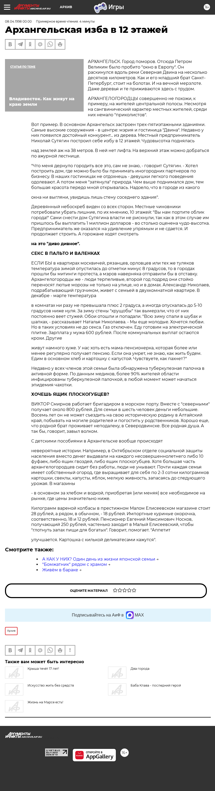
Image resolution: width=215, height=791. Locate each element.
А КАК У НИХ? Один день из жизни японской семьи (98, 559)
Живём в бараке (60, 569)
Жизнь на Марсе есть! (45, 702)
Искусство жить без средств (51, 685)
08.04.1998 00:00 (18, 21)
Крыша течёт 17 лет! (43, 669)
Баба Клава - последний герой (156, 685)
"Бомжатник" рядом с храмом (74, 564)
